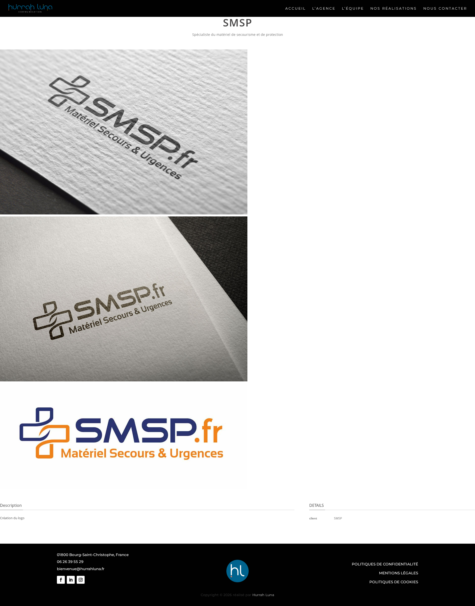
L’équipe (353, 8)
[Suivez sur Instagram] (81, 580)
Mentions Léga (395, 573)
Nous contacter (445, 8)
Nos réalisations (393, 8)
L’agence (323, 8)
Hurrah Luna (263, 595)
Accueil (295, 8)
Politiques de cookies (393, 582)
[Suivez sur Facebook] (61, 580)
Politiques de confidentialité (385, 564)
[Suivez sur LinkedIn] (71, 580)
